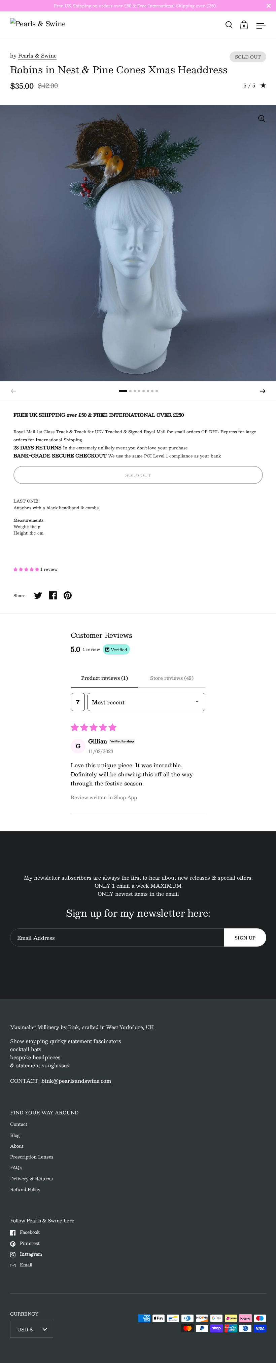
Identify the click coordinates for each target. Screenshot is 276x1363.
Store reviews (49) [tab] (172, 678)
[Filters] (78, 702)
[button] (263, 391)
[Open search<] (229, 24)
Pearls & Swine (37, 55)
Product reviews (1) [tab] (104, 678)
